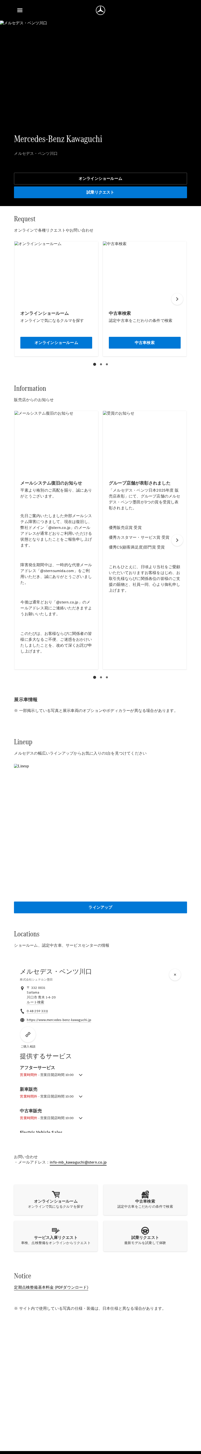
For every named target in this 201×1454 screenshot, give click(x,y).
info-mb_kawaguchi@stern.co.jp (78, 1162)
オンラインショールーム (100, 178)
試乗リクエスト (100, 192)
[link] (35, 1002)
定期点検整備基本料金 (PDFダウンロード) (51, 1287)
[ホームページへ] (100, 10)
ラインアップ (100, 907)
